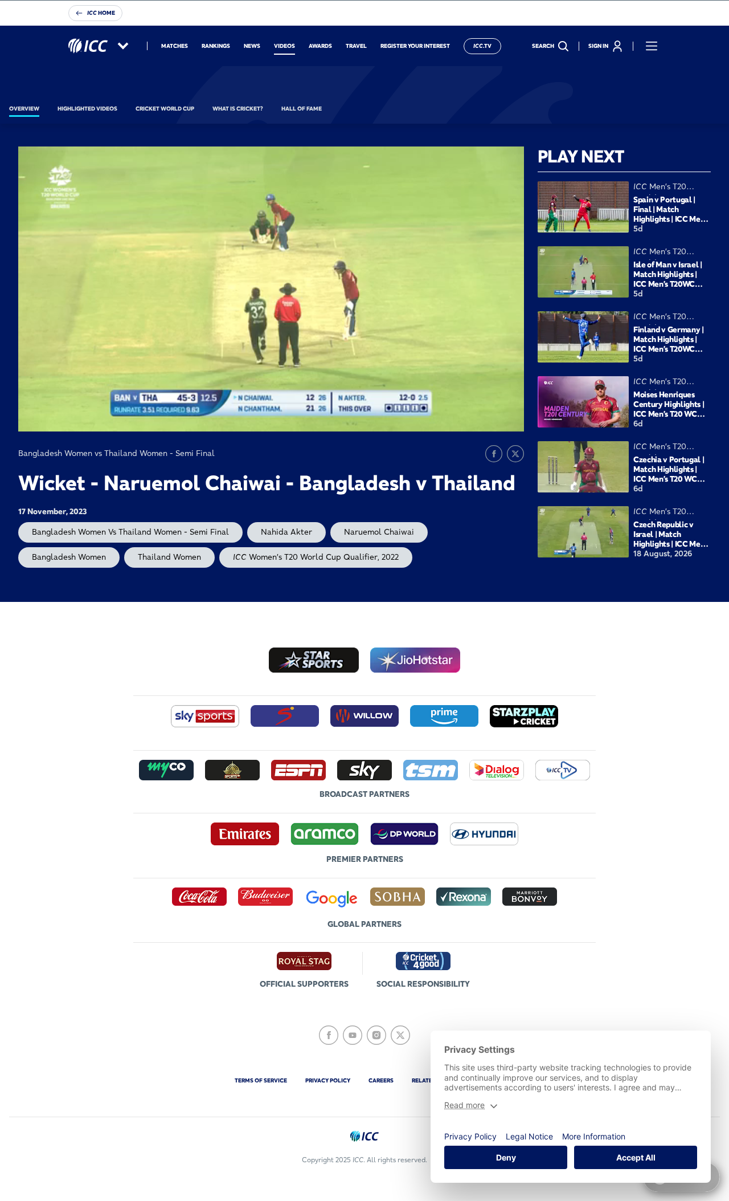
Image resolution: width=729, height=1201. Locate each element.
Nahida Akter (286, 532)
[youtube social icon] (352, 1035)
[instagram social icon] (376, 1035)
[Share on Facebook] (493, 453)
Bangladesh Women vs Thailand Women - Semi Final (130, 532)
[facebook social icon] (328, 1035)
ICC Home (101, 13)
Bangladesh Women (69, 557)
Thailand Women (169, 557)
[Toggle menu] (651, 46)
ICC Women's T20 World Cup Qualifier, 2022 (316, 557)
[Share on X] (515, 453)
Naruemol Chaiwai (379, 532)
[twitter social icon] (400, 1035)
